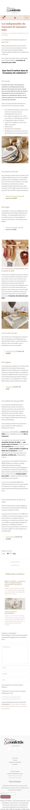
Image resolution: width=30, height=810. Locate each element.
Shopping (16, 623)
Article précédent (15, 561)
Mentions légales (15, 771)
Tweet (3, 553)
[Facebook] (9, 749)
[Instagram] (20, 749)
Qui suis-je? (15, 758)
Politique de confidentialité (15, 775)
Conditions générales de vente (15, 773)
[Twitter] (15, 749)
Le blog (15, 760)
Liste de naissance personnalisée (11, 612)
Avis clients (15, 764)
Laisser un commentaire (9, 33)
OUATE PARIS (6, 482)
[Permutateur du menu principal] (26, 18)
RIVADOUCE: (6, 461)
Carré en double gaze (13, 227)
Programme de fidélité (15, 762)
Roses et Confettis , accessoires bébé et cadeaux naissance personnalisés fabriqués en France (15, 583)
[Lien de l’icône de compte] (15, 18)
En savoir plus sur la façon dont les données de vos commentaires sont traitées (14, 706)
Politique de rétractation (15, 777)
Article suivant (15, 565)
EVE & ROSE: (6, 432)
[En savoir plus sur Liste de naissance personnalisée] (15, 603)
